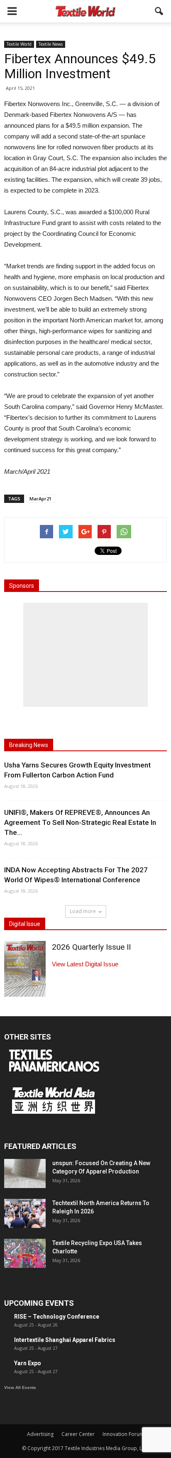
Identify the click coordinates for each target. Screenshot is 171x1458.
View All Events (20, 1387)
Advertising (40, 1434)
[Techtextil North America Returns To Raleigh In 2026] (25, 1213)
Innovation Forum (123, 1434)
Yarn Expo (27, 1363)
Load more (83, 911)
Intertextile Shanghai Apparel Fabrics (64, 1340)
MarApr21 (40, 498)
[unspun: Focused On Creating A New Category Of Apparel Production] (25, 1173)
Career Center (78, 1434)
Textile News (51, 44)
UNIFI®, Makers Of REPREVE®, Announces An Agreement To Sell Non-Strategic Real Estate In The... (80, 822)
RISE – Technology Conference (56, 1316)
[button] (159, 11)
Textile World (19, 44)
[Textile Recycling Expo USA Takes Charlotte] (25, 1253)
